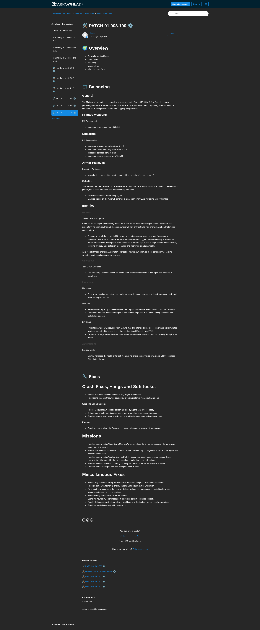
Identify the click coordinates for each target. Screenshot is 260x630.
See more (55, 118)
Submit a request (180, 4)
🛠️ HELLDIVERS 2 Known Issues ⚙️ (99, 571)
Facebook (84, 520)
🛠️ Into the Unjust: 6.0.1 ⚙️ (63, 69)
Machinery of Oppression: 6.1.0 (64, 59)
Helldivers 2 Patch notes (84, 14)
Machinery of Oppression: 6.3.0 (64, 39)
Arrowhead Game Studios (61, 14)
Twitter (88, 520)
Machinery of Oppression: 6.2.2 (64, 49)
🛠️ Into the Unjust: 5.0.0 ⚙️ (63, 79)
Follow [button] (172, 34)
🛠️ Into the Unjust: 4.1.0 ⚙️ (63, 90)
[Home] (66, 4)
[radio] (123, 536)
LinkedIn (91, 520)
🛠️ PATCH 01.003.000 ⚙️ (93, 566)
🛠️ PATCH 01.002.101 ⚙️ (93, 581)
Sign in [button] (196, 4)
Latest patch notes (104, 14)
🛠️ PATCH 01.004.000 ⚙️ (64, 98)
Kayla (92, 33)
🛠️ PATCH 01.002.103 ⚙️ (93, 586)
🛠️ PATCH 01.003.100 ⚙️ (64, 113)
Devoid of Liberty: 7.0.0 (63, 30)
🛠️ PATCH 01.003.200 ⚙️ (64, 105)
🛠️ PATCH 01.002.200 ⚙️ (93, 576)
